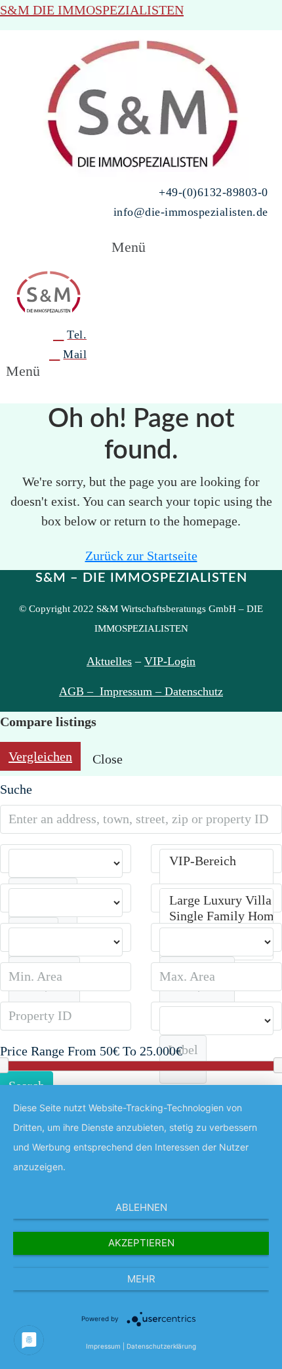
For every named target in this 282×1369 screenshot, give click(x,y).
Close (107, 759)
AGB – (79, 691)
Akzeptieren (141, 1242)
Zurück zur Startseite (141, 555)
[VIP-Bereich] (216, 861)
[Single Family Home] (216, 916)
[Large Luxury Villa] (216, 901)
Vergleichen (40, 756)
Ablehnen (141, 1207)
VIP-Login (169, 661)
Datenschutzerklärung (161, 1346)
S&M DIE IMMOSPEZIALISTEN (92, 10)
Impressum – (132, 691)
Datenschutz (194, 691)
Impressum (103, 1346)
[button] (141, 247)
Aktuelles (109, 661)
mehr (141, 1279)
